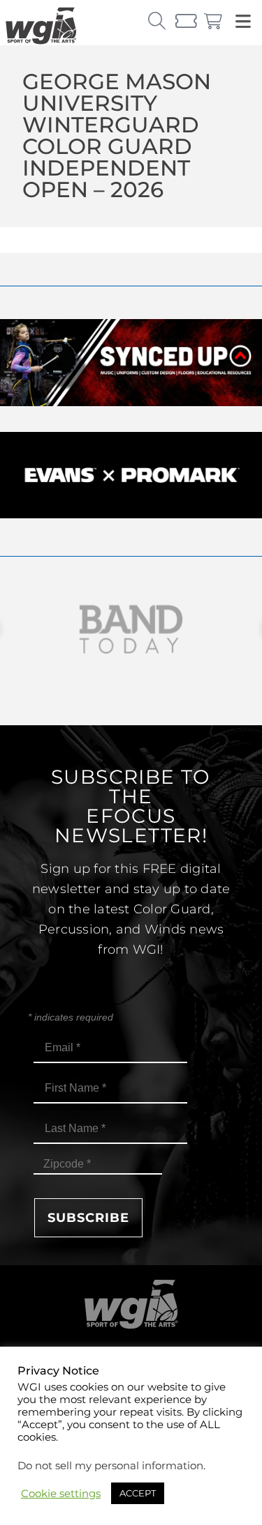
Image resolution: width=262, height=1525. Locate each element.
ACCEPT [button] (137, 1493)
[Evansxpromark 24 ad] (131, 514)
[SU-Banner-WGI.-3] (131, 402)
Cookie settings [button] (61, 1493)
